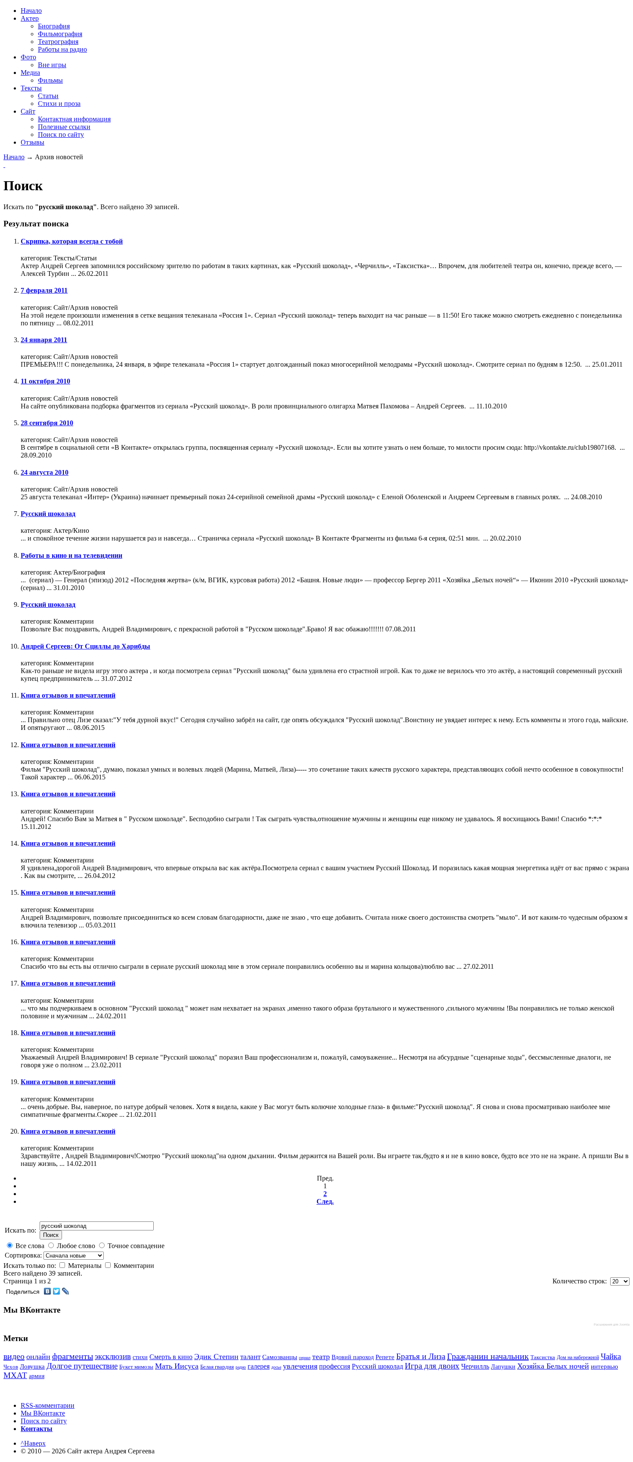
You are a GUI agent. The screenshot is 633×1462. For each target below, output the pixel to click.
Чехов (10, 1366)
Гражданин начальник (488, 1356)
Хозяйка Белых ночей (553, 1366)
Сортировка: (24, 1255)
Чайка (611, 1356)
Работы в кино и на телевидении (71, 555)
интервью (604, 1366)
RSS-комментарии (47, 1405)
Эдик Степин (216, 1356)
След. (325, 1201)
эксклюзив (113, 1356)
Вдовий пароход (353, 1357)
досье (276, 1367)
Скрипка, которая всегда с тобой (72, 241)
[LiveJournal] (65, 1291)
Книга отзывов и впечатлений (68, 695)
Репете (384, 1357)
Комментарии (134, 1265)
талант (250, 1357)
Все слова (30, 1245)
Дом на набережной (578, 1357)
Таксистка (543, 1357)
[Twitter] (56, 1291)
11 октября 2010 (45, 381)
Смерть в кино (170, 1356)
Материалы (85, 1265)
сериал (304, 1357)
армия (36, 1376)
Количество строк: (581, 1281)
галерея (259, 1366)
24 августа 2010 (44, 472)
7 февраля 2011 (44, 290)
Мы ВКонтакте (43, 1413)
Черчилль (475, 1366)
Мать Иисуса (177, 1366)
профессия (334, 1366)
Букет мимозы (136, 1366)
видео (14, 1356)
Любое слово (76, 1245)
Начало (14, 157)
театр (321, 1356)
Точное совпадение (136, 1245)
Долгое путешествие (82, 1365)
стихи (140, 1357)
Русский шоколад (48, 513)
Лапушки (503, 1366)
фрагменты (72, 1356)
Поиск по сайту (44, 1421)
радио (241, 1367)
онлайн (38, 1356)
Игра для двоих (432, 1365)
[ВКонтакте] (47, 1291)
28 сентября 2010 (47, 423)
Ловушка (32, 1366)
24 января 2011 (44, 339)
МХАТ (15, 1375)
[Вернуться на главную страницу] (4, 164)
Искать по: (20, 1230)
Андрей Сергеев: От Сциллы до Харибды (85, 646)
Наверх (33, 1443)
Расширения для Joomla (612, 1324)
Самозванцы (279, 1357)
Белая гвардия (217, 1366)
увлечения (300, 1366)
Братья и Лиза (420, 1356)
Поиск (51, 1235)
